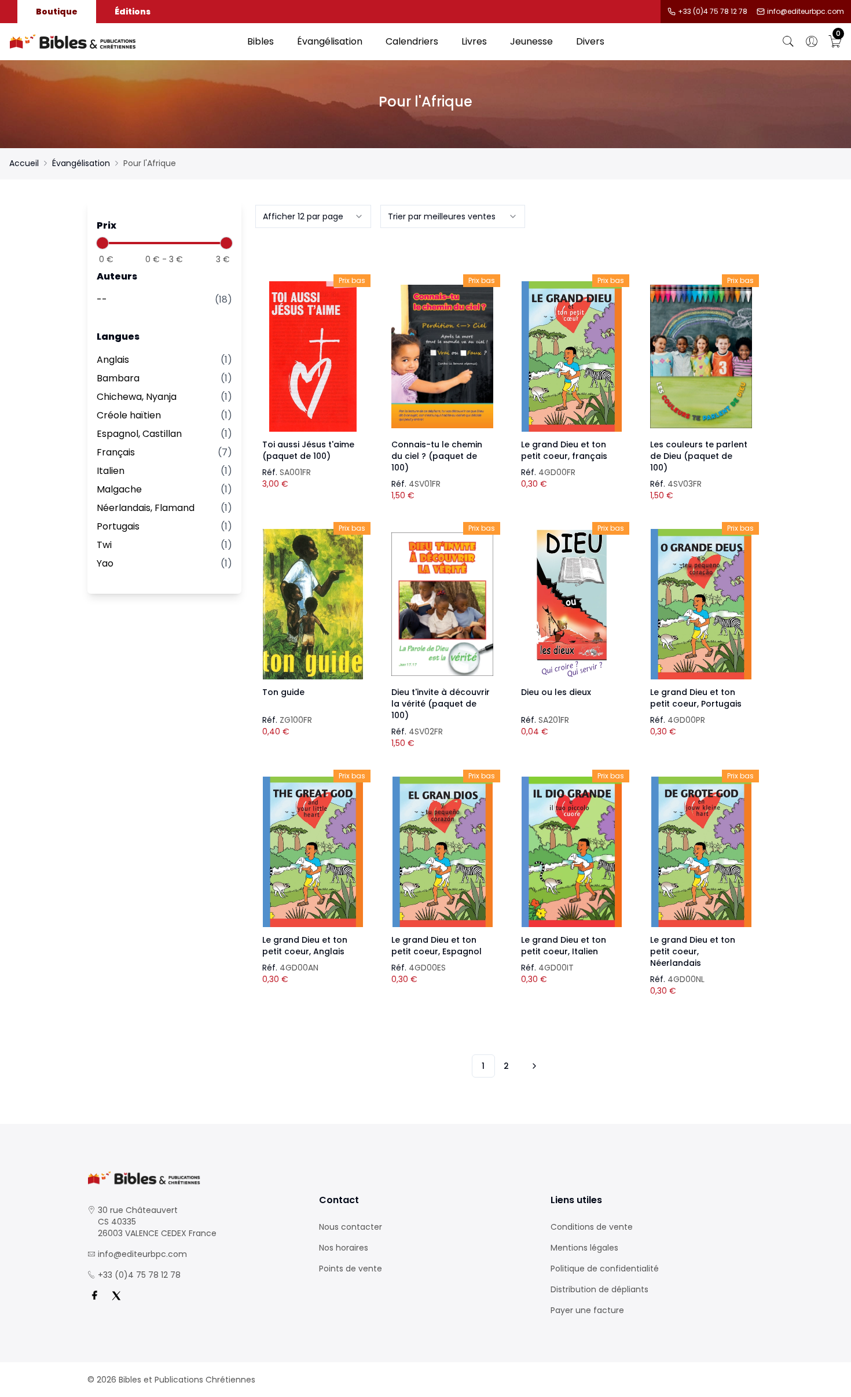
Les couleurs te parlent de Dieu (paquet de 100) (698, 456)
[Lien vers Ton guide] (313, 604)
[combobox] (313, 216)
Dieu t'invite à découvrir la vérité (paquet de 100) (440, 703)
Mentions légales (584, 1247)
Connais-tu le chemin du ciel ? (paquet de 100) (436, 456)
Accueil (24, 163)
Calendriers (412, 41)
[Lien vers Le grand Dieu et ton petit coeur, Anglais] (313, 852)
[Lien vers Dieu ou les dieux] (572, 604)
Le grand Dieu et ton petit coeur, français (564, 450)
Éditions (133, 11)
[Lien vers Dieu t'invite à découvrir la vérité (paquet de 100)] (442, 604)
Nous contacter (350, 1227)
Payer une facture (587, 1310)
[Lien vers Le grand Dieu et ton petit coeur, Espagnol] (442, 852)
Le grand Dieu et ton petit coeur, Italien (563, 945)
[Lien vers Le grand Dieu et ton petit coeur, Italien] (572, 852)
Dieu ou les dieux (556, 692)
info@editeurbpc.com (805, 11)
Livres (474, 41)
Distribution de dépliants (599, 1289)
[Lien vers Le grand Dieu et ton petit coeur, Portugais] (701, 604)
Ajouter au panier (313, 346)
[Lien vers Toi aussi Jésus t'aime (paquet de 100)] (313, 356)
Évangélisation (329, 41)
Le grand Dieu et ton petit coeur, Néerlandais (692, 951)
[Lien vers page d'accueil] (122, 41)
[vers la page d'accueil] (193, 1178)
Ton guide (283, 692)
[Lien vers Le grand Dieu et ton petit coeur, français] (572, 356)
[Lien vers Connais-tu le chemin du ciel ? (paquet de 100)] (442, 356)
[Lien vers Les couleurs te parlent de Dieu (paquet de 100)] (701, 356)
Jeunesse (531, 41)
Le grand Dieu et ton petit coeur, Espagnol (436, 945)
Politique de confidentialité (605, 1268)
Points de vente (350, 1268)
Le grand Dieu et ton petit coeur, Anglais (304, 945)
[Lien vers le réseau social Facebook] (94, 1296)
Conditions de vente (592, 1227)
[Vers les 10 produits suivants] (532, 1066)
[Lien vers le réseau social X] (116, 1296)
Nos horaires (343, 1247)
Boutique (57, 11)
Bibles (260, 41)
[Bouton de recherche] (788, 41)
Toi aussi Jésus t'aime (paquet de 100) (308, 450)
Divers (590, 41)
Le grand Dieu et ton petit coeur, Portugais (696, 697)
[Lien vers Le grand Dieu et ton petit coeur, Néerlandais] (701, 852)
